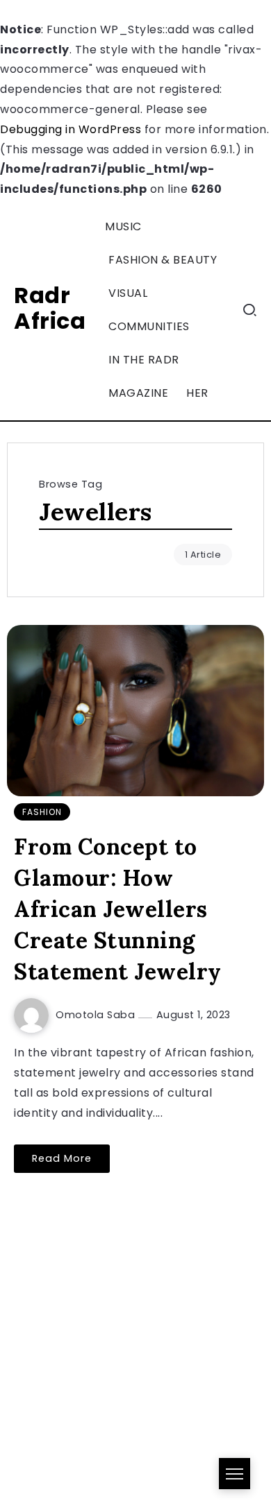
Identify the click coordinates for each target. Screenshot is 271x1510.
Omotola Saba (97, 1015)
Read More (62, 1158)
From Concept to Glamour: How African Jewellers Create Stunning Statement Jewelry (118, 908)
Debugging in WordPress (70, 129)
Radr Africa (49, 308)
